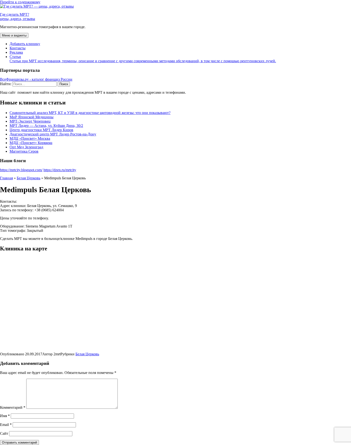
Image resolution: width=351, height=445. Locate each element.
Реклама (16, 52)
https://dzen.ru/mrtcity (59, 170)
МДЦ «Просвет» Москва (30, 138)
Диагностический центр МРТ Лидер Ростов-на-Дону (53, 134)
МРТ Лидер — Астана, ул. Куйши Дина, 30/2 (46, 126)
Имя (5, 416)
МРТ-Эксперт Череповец (30, 121)
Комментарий (12, 407)
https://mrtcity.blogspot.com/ (21, 170)
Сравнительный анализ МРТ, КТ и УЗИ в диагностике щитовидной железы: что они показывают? (90, 113)
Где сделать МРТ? (17, 16)
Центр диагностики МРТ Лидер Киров (41, 130)
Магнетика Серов (24, 151)
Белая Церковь (28, 178)
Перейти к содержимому (20, 2)
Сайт (4, 433)
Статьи (143, 59)
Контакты (18, 48)
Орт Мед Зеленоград (26, 147)
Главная (6, 178)
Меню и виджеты (14, 35)
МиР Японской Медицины (31, 117)
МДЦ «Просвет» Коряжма (31, 143)
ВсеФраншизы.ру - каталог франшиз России (36, 79)
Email (6, 425)
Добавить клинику (25, 44)
